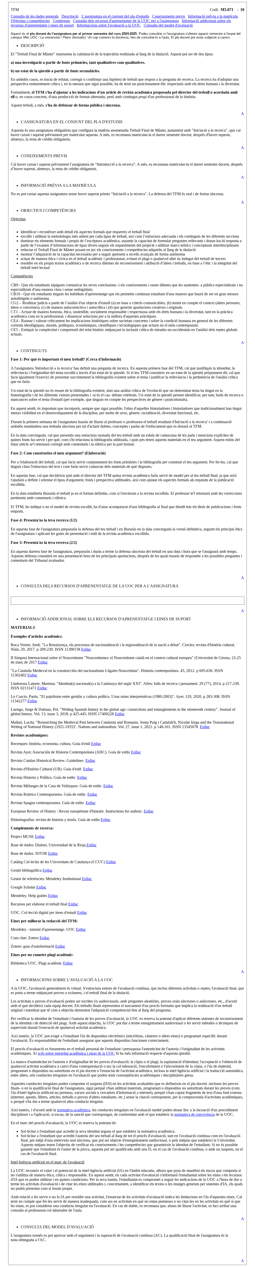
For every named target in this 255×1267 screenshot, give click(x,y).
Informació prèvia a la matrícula (213, 16)
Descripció (70, 16)
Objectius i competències (30, 21)
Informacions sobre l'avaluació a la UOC (109, 25)
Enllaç (86, 649)
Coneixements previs (168, 16)
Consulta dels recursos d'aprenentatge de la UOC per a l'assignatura (126, 21)
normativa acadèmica (73, 1110)
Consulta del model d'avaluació (168, 25)
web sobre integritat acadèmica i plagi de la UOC (76, 1053)
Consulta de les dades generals (35, 16)
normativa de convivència (194, 1114)
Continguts (61, 21)
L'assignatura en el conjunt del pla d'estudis (115, 16)
